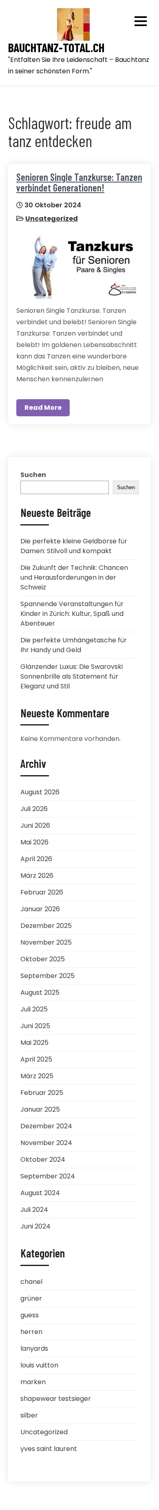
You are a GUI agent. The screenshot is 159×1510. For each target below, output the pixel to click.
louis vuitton (39, 1365)
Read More (43, 407)
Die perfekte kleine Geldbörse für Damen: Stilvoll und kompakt (73, 546)
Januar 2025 (40, 1109)
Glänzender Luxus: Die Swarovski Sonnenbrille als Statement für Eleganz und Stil (71, 676)
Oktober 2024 (42, 1159)
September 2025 (47, 975)
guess (29, 1315)
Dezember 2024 (46, 1126)
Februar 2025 (41, 1092)
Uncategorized (51, 218)
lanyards (34, 1348)
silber (29, 1415)
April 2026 (36, 859)
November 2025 (46, 942)
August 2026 (40, 792)
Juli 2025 (34, 1009)
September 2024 (47, 1176)
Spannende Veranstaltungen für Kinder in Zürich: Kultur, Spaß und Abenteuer (72, 613)
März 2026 (36, 875)
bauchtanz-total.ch (56, 47)
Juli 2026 (34, 808)
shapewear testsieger (55, 1398)
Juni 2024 (35, 1226)
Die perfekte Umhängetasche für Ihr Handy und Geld (73, 645)
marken (33, 1382)
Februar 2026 (41, 892)
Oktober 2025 (42, 959)
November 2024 (46, 1142)
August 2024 (40, 1193)
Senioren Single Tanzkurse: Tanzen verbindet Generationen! (79, 182)
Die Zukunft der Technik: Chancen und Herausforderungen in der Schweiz (74, 577)
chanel (31, 1281)
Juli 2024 (34, 1209)
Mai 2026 (34, 842)
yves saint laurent (48, 1448)
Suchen (33, 474)
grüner (31, 1298)
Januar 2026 (40, 909)
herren (31, 1331)
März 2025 (36, 1076)
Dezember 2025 (46, 925)
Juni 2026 (35, 825)
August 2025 (40, 992)
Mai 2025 (34, 1042)
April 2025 (36, 1059)
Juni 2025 (35, 1026)
